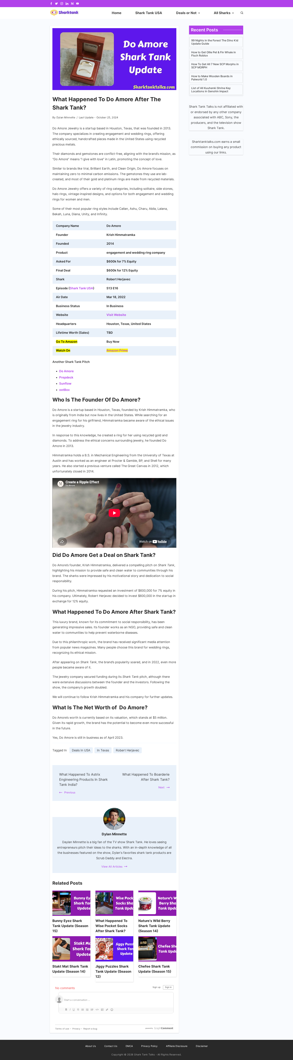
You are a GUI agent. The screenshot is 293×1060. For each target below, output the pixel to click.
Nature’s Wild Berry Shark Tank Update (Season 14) (154, 926)
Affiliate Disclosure (176, 1046)
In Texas (103, 750)
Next (161, 787)
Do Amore (66, 371)
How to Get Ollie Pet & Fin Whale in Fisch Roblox (213, 54)
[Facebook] (51, 3)
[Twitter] (56, 3)
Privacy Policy (149, 1046)
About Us (90, 1046)
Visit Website (116, 315)
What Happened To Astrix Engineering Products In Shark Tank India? (83, 779)
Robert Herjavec (127, 750)
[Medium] (72, 3)
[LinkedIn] (67, 3)
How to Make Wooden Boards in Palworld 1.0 (212, 78)
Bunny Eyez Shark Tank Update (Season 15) (70, 926)
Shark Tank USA (148, 13)
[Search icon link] (241, 13)
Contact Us (110, 1046)
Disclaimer (202, 1046)
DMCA (129, 1046)
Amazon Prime (117, 350)
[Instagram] (61, 3)
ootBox (64, 390)
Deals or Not (186, 13)
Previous (69, 792)
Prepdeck (66, 377)
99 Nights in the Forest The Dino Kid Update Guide (214, 42)
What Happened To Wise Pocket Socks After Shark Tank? (111, 926)
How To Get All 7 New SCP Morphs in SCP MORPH (215, 66)
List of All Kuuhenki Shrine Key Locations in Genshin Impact (211, 89)
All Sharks (222, 13)
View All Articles (111, 866)
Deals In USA (81, 750)
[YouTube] (77, 3)
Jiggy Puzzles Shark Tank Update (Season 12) (113, 971)
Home (116, 13)
